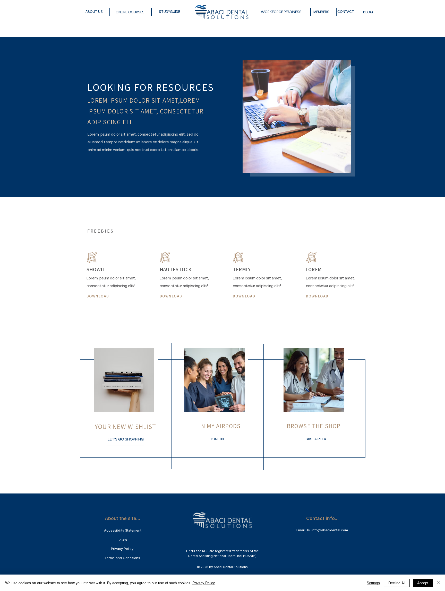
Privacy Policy (203, 582)
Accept (422, 582)
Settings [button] (373, 582)
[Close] (439, 583)
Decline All (396, 582)
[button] (126, 439)
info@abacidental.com (330, 530)
